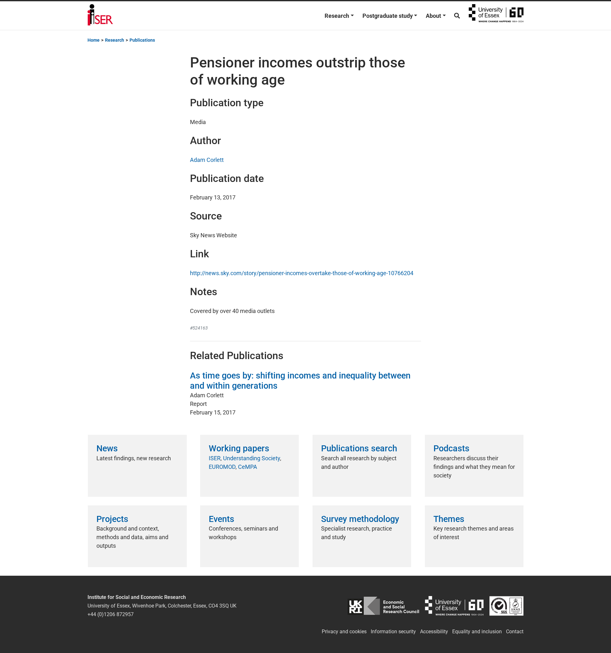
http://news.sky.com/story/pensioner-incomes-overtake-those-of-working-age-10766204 (301, 273)
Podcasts (451, 448)
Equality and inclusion (477, 632)
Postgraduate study (387, 15)
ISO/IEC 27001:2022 (506, 606)
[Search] (457, 16)
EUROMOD (222, 466)
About (433, 15)
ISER (215, 458)
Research (337, 15)
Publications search (359, 448)
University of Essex (496, 15)
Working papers (239, 448)
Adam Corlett (207, 159)
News (107, 448)
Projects (112, 519)
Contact (514, 632)
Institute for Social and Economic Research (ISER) (100, 15)
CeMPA (247, 466)
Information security (393, 632)
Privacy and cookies (344, 632)
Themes (448, 519)
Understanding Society (251, 458)
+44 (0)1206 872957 (111, 614)
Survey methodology (360, 519)
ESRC (383, 606)
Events (221, 519)
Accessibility (434, 632)
